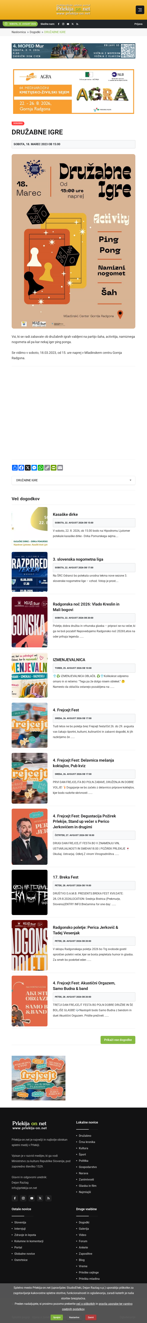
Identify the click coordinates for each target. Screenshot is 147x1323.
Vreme (83, 1266)
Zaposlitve (85, 1253)
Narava (83, 1173)
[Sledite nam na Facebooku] (58, 24)
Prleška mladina (89, 1278)
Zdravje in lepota (25, 1235)
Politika (83, 1160)
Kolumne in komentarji (28, 1241)
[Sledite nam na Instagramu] (63, 24)
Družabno (85, 1135)
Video (82, 1235)
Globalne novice (24, 1253)
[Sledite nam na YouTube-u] (68, 24)
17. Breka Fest (65, 877)
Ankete (83, 1247)
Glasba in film (87, 1185)
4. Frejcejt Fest (66, 710)
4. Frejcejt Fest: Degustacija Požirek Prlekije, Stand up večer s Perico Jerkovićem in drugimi (84, 821)
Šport (82, 1154)
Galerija (84, 1228)
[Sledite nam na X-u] (72, 24)
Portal (18, 1247)
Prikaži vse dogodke (118, 1040)
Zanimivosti (86, 1179)
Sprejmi (56, 1317)
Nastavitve (74, 1317)
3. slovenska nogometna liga (78, 559)
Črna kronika (87, 1142)
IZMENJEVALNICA (69, 660)
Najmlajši (85, 1192)
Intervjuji (20, 1228)
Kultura (83, 1148)
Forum (83, 1241)
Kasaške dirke (65, 514)
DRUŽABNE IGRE (55, 32)
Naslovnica (19, 32)
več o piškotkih (85, 1303)
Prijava (138, 24)
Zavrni (91, 1317)
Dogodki (35, 32)
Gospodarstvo (88, 1167)
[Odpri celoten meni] (140, 9)
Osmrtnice (21, 1260)
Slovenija (20, 1222)
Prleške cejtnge (89, 1272)
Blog (82, 1260)
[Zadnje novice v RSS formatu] (77, 24)
